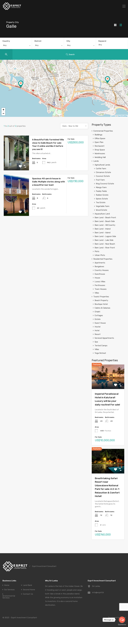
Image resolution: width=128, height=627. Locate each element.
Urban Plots (100, 255)
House (97, 278)
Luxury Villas (100, 281)
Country (6, 41)
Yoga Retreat (100, 353)
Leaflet (113, 116)
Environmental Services (8, 597)
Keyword (102, 41)
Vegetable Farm (102, 206)
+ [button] (3, 109)
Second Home (29, 590)
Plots (97, 251)
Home (6, 585)
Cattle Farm (101, 168)
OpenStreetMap (122, 116)
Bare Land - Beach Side (105, 221)
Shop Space (100, 150)
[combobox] (16, 46)
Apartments (100, 263)
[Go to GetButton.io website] (122, 624)
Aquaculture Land (102, 214)
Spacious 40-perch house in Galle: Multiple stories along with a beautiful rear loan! (48, 181)
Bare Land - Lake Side (104, 240)
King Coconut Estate (105, 184)
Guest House (100, 323)
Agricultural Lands (102, 165)
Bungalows (99, 266)
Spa (96, 342)
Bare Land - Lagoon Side (105, 236)
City (68, 41)
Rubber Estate (102, 195)
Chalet (97, 312)
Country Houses (102, 270)
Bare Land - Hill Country (105, 225)
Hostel (97, 327)
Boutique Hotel (101, 304)
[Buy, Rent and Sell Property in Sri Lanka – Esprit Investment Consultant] (11, 9)
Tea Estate (100, 202)
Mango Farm (101, 187)
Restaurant (99, 146)
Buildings (98, 135)
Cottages (99, 315)
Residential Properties (102, 259)
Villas (97, 293)
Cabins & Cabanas (102, 308)
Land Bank (27, 585)
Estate (97, 319)
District (37, 41)
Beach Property (101, 300)
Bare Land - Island (102, 232)
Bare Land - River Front (105, 248)
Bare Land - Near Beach (105, 244)
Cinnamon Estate (103, 172)
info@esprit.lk (98, 592)
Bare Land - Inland (102, 229)
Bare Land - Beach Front (105, 217)
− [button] (3, 113)
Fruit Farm (100, 180)
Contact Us (28, 594)
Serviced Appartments (104, 338)
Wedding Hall (100, 157)
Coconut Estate (103, 176)
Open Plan (99, 142)
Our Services (9, 590)
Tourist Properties (101, 296)
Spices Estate (102, 199)
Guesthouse (100, 274)
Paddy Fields (101, 191)
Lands (96, 161)
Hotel (97, 330)
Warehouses (100, 153)
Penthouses (100, 285)
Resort (97, 334)
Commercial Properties (103, 131)
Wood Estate (101, 210)
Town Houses (100, 289)
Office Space (100, 138)
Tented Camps (101, 345)
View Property (16, 163)
